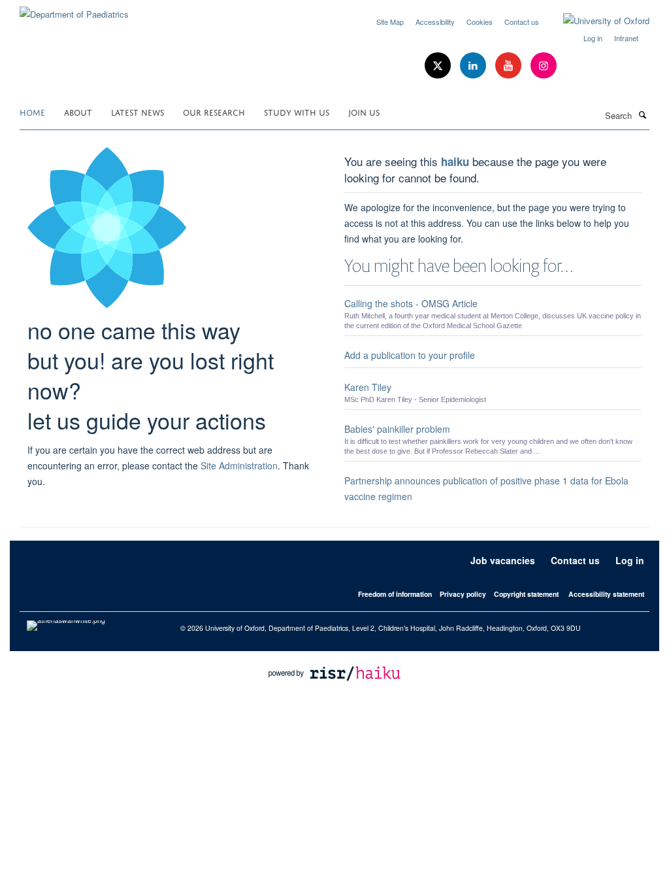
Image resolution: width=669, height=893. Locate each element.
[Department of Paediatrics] (74, 9)
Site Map (390, 21)
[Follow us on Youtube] (509, 65)
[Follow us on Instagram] (543, 65)
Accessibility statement (606, 594)
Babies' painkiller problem (397, 428)
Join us (364, 111)
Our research (214, 111)
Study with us (296, 111)
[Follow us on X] (439, 65)
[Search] (642, 114)
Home (32, 111)
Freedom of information (395, 594)
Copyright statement (526, 594)
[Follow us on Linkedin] (474, 65)
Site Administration (239, 465)
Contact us (521, 21)
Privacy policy (463, 594)
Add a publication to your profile (409, 355)
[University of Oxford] (596, 21)
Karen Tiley (367, 387)
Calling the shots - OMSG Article (411, 303)
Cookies (479, 21)
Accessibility (435, 21)
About (78, 111)
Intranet (626, 38)
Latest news (137, 111)
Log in (592, 38)
